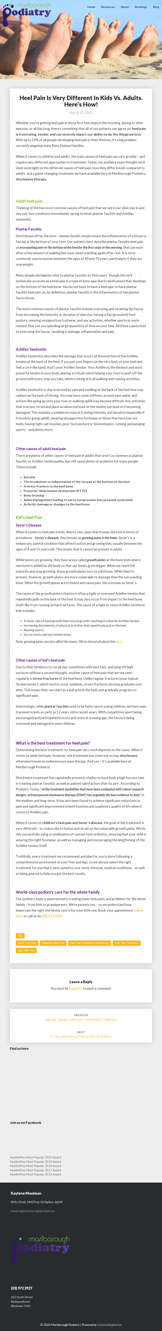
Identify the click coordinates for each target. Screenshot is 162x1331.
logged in (76, 988)
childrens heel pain (53, 943)
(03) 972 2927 (52, 916)
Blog (156, 6)
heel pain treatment (127, 943)
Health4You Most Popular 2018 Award (35, 1166)
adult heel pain (27, 943)
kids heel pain (26, 950)
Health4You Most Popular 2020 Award (35, 1157)
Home (91, 6)
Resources (108, 6)
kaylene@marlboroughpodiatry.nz (33, 1211)
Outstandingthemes (109, 1324)
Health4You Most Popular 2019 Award (35, 1161)
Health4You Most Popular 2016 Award (35, 1174)
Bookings (141, 6)
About (125, 6)
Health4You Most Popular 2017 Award (35, 1170)
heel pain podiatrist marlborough (89, 943)
